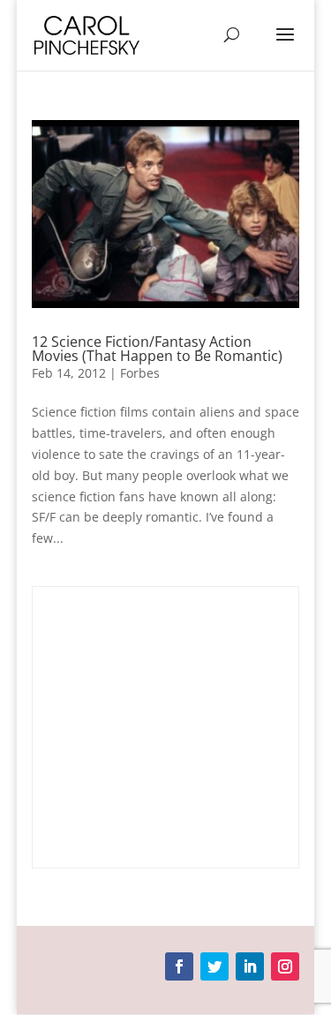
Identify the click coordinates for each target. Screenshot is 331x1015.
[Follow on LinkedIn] (250, 966)
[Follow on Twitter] (214, 966)
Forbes (140, 373)
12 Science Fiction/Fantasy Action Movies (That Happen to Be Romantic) (157, 348)
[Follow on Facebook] (179, 966)
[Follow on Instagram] (285, 966)
